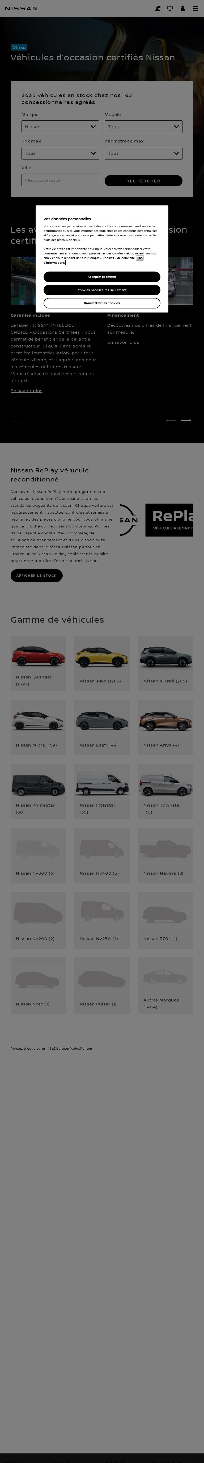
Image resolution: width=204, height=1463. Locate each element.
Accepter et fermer (102, 276)
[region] (102, 259)
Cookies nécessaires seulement (102, 290)
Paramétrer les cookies (102, 303)
